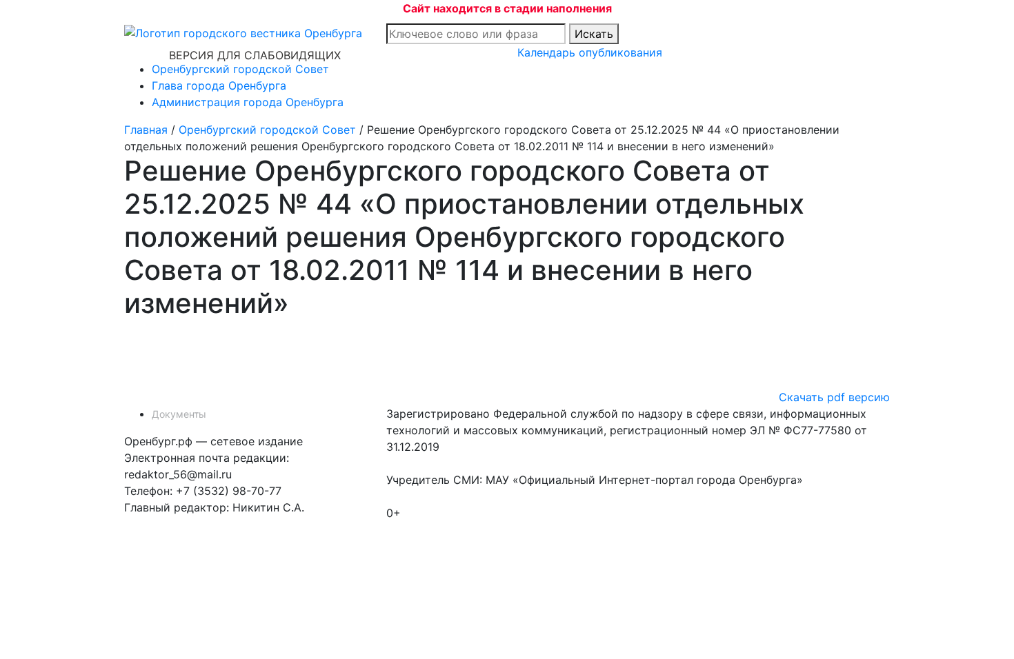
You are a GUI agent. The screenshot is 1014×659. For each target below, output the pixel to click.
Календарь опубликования (589, 52)
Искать (594, 34)
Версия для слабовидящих (255, 55)
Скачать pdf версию (834, 397)
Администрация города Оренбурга (248, 102)
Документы (179, 414)
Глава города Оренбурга (219, 85)
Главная (146, 129)
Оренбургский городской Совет (240, 69)
